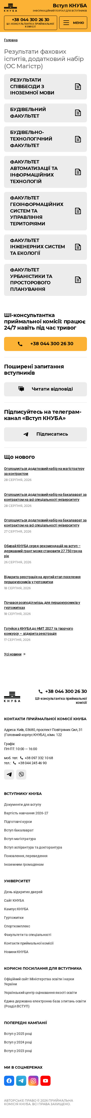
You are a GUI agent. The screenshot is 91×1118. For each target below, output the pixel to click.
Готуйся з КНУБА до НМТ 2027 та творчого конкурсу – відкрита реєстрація (38, 631)
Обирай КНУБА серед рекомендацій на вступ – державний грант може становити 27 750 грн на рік (43, 551)
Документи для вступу (22, 804)
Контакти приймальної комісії (29, 943)
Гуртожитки (14, 918)
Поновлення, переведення (26, 856)
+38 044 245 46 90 (32, 763)
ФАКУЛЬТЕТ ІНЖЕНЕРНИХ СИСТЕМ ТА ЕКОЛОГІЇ (37, 247)
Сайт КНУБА (14, 900)
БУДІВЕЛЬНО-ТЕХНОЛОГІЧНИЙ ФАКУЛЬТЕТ (31, 139)
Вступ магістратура (20, 839)
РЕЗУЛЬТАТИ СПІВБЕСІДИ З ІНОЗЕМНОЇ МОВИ (32, 86)
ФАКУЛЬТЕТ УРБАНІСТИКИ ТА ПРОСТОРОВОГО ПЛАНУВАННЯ (31, 279)
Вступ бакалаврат (18, 830)
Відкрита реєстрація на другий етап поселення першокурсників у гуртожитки (42, 579)
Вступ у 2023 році (18, 1051)
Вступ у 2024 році (18, 1042)
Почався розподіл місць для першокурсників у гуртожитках (42, 605)
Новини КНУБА (16, 952)
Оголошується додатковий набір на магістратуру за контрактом (44, 471)
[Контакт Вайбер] (21, 775)
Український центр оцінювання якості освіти (40, 993)
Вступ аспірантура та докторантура (33, 847)
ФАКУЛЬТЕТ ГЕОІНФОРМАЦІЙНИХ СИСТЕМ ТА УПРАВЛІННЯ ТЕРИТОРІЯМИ (36, 211)
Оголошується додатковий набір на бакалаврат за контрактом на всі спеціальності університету (45, 497)
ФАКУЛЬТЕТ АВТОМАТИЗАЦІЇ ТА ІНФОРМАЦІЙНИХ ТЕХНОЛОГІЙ (33, 171)
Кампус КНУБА (16, 909)
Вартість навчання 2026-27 (26, 813)
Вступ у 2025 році (18, 1034)
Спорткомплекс (17, 926)
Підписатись (52, 434)
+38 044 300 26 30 (51, 343)
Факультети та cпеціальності (27, 935)
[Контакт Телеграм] (9, 775)
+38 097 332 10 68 (39, 758)
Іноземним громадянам (23, 864)
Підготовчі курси (18, 822)
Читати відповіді (52, 389)
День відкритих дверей (23, 892)
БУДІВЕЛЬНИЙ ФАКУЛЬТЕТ (28, 113)
